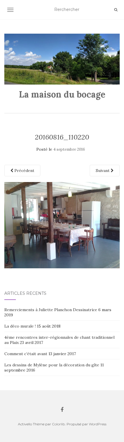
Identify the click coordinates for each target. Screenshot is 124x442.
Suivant (103, 170)
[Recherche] (116, 9)
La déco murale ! (20, 326)
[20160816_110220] (62, 224)
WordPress (97, 424)
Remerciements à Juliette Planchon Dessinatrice (50, 309)
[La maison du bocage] (62, 59)
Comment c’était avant (25, 353)
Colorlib (58, 424)
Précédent (23, 170)
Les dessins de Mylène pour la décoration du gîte (51, 365)
